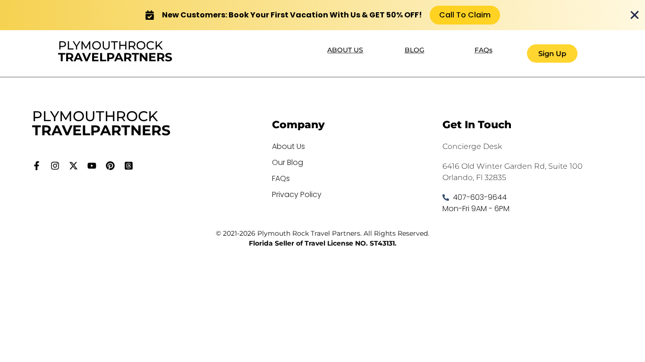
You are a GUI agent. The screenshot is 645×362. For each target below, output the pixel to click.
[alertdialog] (322, 15)
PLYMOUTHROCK (115, 51)
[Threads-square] (128, 165)
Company (298, 124)
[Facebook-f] (36, 165)
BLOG (414, 50)
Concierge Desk (472, 146)
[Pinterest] (110, 165)
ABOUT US (345, 50)
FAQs (483, 50)
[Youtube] (91, 165)
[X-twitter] (73, 165)
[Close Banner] (634, 15)
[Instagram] (55, 165)
